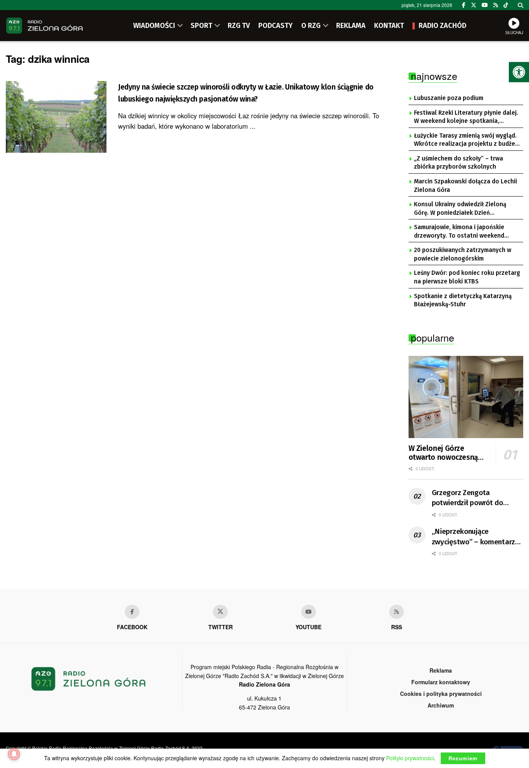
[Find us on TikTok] (505, 5)
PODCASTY (275, 25)
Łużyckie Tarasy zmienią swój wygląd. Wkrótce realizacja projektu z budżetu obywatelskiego (467, 140)
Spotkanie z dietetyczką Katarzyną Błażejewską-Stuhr (463, 300)
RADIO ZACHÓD (442, 25)
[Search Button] (520, 5)
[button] (519, 72)
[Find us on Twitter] (473, 5)
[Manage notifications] (14, 754)
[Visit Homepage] (44, 25)
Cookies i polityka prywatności (441, 693)
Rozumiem (462, 758)
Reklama (440, 670)
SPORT (201, 25)
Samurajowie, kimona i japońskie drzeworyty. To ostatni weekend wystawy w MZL (459, 232)
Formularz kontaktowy (440, 682)
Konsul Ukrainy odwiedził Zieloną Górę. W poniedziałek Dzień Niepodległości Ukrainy (460, 209)
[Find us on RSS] (495, 5)
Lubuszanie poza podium (448, 98)
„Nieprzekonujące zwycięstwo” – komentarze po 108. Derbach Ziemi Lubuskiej (475, 537)
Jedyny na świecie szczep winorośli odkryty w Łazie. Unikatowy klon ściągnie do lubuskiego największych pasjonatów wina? (246, 93)
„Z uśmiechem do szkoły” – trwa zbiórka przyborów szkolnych (458, 163)
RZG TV (239, 25)
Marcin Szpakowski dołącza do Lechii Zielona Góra (465, 185)
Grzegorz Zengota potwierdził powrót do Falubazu (467, 498)
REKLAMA (351, 25)
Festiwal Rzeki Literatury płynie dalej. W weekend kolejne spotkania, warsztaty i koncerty (466, 117)
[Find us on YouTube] (485, 5)
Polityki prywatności (410, 758)
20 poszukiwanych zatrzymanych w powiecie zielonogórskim (462, 254)
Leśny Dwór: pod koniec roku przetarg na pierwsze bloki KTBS (467, 277)
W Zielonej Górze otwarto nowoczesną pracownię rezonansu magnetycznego (443, 453)
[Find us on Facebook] (463, 5)
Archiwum (441, 705)
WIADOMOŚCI (154, 25)
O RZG (311, 25)
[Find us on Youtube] (308, 612)
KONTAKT (389, 25)
